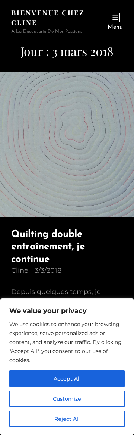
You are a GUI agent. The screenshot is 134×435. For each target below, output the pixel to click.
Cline (19, 270)
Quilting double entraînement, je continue (48, 247)
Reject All (67, 419)
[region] (67, 366)
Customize (67, 398)
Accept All (67, 378)
